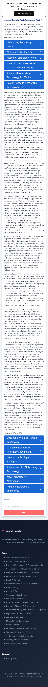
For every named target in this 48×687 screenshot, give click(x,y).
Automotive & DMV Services (17, 561)
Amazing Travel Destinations (18, 639)
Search (24, 512)
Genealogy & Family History (17, 595)
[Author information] (42, 19)
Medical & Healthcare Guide (17, 621)
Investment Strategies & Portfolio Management (26, 610)
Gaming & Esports (13, 591)
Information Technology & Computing (22, 602)
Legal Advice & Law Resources (18, 613)
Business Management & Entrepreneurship (24, 565)
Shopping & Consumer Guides (18, 632)
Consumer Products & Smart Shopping (22, 569)
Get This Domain (24, 13)
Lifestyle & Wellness (14, 617)
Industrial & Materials (15, 598)
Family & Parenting (14, 580)
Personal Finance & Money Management (23, 583)
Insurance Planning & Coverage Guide (22, 606)
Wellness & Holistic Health (17, 643)
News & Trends (12, 625)
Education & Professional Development (22, 572)
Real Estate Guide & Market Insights (21, 628)
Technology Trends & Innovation (20, 636)
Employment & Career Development (21, 576)
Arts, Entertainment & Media (18, 557)
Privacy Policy (11, 658)
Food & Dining (12, 587)
